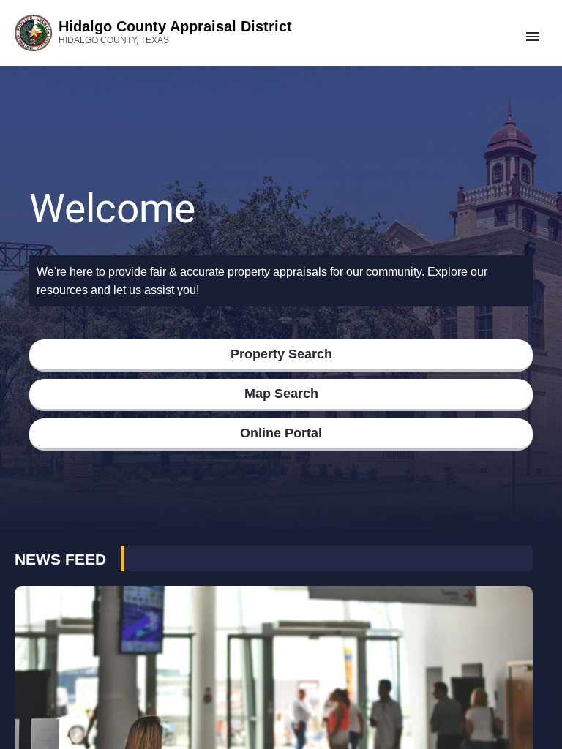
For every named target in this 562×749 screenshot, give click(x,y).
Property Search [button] (281, 354)
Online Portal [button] (281, 433)
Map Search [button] (281, 393)
